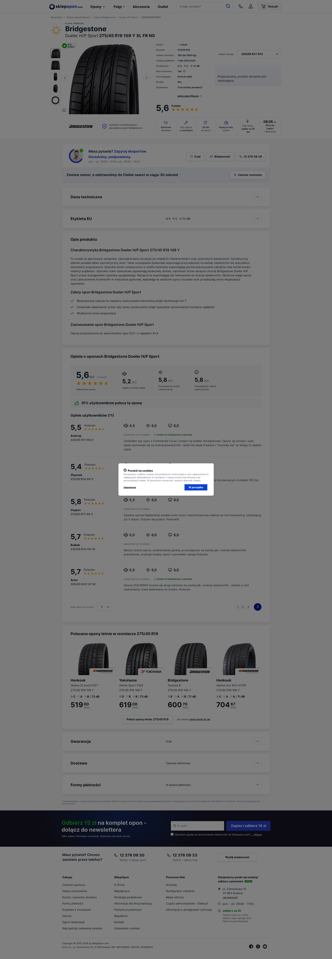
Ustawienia (130, 487)
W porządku (196, 487)
